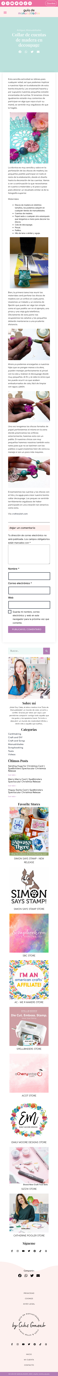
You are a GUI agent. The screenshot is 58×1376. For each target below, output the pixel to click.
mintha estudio (44, 1374)
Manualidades (33, 30)
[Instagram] (8, 3)
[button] (5, 12)
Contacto (29, 1365)
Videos (11, 754)
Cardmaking (14, 734)
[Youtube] (12, 3)
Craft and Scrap (16, 741)
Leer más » (12, 775)
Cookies (29, 1299)
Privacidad (29, 1293)
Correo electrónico (20, 583)
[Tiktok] (25, 3)
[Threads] (30, 3)
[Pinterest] (21, 3)
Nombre (13, 568)
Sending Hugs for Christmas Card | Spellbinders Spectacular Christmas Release (27, 768)
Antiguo (21, 30)
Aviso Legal (29, 1304)
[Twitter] (16, 3)
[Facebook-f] (3, 3)
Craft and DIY (15, 737)
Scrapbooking (15, 748)
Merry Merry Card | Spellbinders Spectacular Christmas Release (25, 780)
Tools (11, 751)
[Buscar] (46, 651)
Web (10, 597)
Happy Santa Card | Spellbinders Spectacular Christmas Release (25, 791)
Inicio (29, 1354)
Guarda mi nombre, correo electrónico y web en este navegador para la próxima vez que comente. (31, 617)
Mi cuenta (29, 1360)
